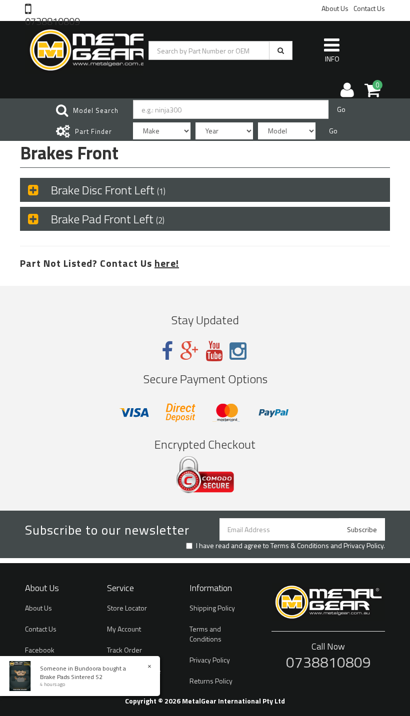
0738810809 (52, 20)
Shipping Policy (212, 608)
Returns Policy (211, 681)
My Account (124, 629)
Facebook (39, 650)
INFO (332, 58)
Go (341, 109)
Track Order (124, 650)
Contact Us (369, 8)
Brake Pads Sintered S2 (71, 677)
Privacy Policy (364, 545)
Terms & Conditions (299, 545)
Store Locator (127, 608)
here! (166, 263)
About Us (335, 8)
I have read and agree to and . (290, 546)
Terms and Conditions (206, 634)
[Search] (280, 50)
